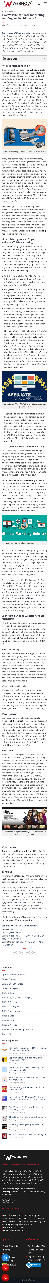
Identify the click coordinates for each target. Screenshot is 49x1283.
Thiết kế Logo (8, 1015)
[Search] (39, 4)
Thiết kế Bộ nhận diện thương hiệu (17, 997)
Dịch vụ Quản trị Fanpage (13, 984)
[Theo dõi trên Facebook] (4, 1201)
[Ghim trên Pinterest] (31, 953)
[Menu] (45, 3)
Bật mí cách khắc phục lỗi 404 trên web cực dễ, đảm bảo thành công (28, 1049)
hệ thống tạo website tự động (27, 595)
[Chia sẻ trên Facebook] (18, 953)
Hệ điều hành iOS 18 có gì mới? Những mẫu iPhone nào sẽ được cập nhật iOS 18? (27, 1098)
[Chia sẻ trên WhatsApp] (14, 953)
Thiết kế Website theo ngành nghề (17, 1029)
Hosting (6, 1249)
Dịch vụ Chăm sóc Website (13, 974)
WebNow (15, 902)
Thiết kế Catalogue (10, 1006)
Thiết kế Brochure (10, 1002)
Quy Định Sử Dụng (35, 1256)
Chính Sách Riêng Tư (36, 1260)
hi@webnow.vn (14, 932)
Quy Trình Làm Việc (35, 1246)
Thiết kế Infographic (11, 1011)
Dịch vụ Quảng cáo (10, 988)
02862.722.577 (15, 929)
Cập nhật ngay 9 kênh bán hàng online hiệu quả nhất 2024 (26, 1059)
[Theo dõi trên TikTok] (8, 1201)
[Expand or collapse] (44, 59)
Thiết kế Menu (8, 1020)
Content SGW (29, 25)
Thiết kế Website (8, 12)
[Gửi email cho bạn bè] (27, 953)
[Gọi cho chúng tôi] (13, 1201)
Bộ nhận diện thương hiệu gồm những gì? (28, 1134)
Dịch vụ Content (9, 979)
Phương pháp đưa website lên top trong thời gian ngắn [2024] (27, 1069)
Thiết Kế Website (10, 1246)
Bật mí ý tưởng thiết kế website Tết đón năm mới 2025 (26, 1088)
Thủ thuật (6, 1034)
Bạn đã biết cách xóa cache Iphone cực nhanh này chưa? (26, 1108)
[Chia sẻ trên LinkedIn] (35, 953)
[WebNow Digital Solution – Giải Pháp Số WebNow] (18, 4)
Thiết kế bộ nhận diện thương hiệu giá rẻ (27, 1117)
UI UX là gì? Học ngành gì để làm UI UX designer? (26, 1126)
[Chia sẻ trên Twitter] (22, 953)
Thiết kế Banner (9, 993)
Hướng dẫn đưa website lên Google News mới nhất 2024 (27, 1078)
